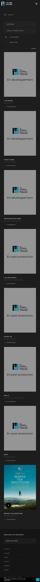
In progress (14, 37)
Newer (33, 48)
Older (26, 48)
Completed (13, 42)
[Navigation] (36, 3)
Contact (19, 577)
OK (37, 579)
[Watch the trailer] (8, 505)
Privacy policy (12, 577)
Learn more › (7, 580)
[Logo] (7, 4)
